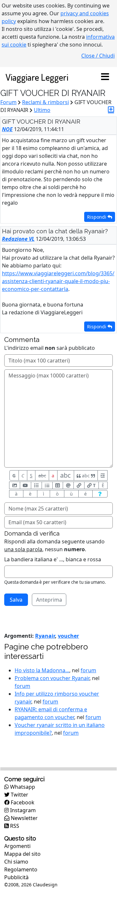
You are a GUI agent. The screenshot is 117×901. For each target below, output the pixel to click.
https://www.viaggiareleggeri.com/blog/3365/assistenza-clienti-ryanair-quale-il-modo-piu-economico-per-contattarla (58, 281)
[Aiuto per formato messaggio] (100, 494)
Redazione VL (18, 238)
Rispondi (97, 217)
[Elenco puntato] (36, 485)
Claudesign (45, 884)
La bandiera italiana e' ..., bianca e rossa (52, 559)
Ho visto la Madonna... (42, 670)
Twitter (18, 794)
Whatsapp (22, 786)
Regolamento (20, 869)
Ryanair (45, 635)
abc (42, 475)
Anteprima (49, 599)
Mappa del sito (22, 853)
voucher (68, 635)
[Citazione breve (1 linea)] (103, 475)
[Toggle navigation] (104, 77)
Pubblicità (16, 877)
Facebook (21, 802)
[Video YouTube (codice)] (26, 485)
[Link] (78, 485)
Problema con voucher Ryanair (52, 678)
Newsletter (23, 818)
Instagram (22, 810)
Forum (8, 102)
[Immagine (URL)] (14, 485)
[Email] (68, 485)
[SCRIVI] (111, 109)
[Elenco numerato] (47, 485)
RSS (14, 825)
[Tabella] (57, 485)
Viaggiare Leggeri (37, 77)
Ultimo (42, 110)
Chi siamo (16, 861)
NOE (7, 129)
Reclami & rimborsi (45, 102)
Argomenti (17, 846)
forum (88, 670)
